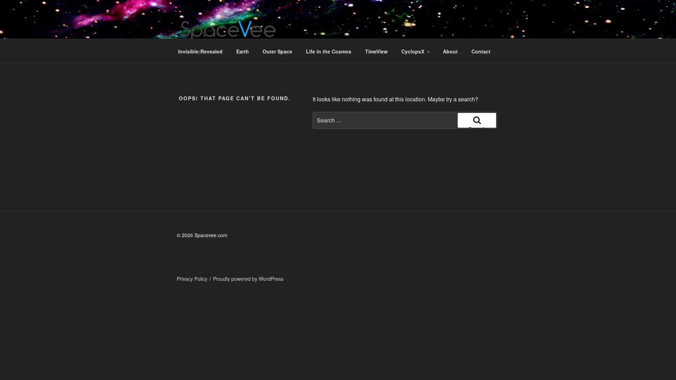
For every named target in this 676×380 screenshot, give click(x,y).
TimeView (376, 51)
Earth (242, 51)
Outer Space (277, 51)
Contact (480, 51)
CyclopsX (412, 51)
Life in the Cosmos (328, 51)
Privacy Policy (192, 278)
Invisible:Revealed (200, 51)
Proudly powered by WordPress (248, 278)
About (450, 51)
